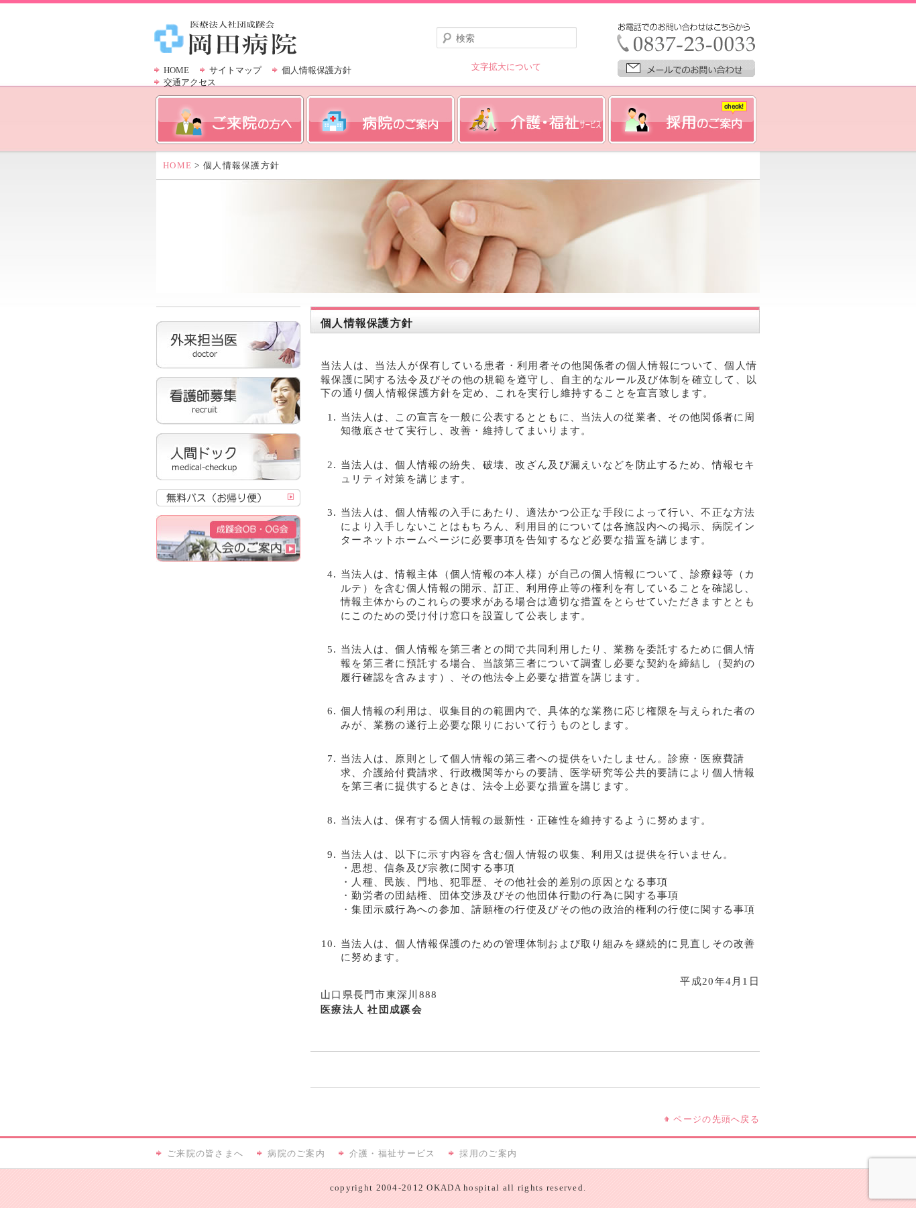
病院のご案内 (296, 1153)
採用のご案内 (488, 1153)
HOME (176, 70)
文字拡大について (506, 67)
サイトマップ (235, 70)
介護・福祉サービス (392, 1153)
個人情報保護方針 (316, 70)
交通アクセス (190, 82)
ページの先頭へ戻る (716, 1119)
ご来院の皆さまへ (205, 1153)
